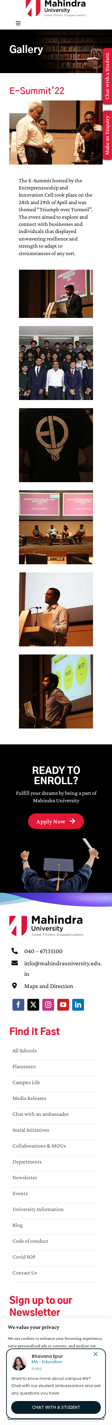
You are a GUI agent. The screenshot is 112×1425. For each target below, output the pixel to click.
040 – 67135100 (43, 951)
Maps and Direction (48, 985)
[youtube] (63, 1005)
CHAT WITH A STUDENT (56, 1407)
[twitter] (33, 1005)
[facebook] (18, 1005)
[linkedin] (78, 1005)
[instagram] (48, 1005)
